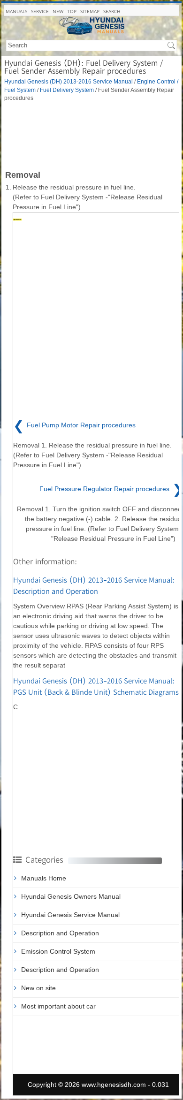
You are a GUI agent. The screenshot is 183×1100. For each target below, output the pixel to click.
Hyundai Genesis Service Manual (70, 914)
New (58, 11)
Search (111, 11)
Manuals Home (43, 878)
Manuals (16, 11)
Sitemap (89, 11)
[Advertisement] (91, 135)
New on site (38, 988)
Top (71, 11)
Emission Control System (58, 951)
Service (40, 11)
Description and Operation (60, 933)
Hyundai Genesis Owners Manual (71, 896)
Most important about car (58, 1006)
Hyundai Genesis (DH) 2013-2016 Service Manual (68, 81)
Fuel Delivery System (67, 90)
